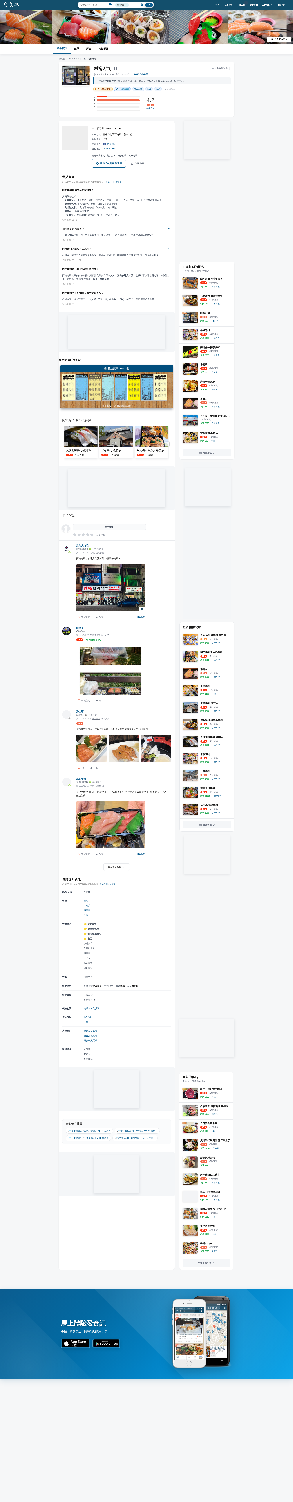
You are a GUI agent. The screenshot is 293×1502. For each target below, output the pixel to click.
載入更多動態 (114, 867)
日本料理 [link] (138, 89)
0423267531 (109, 148)
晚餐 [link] (158, 89)
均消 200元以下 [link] (91, 1008)
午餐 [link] (149, 89)
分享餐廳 (139, 163)
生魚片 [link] (87, 905)
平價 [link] (86, 1022)
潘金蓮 (80, 711)
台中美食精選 (104, 89)
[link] (216, 287)
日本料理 (82, 58)
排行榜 (281, 5)
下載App (241, 5)
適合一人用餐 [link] (90, 1040)
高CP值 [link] (87, 1017)
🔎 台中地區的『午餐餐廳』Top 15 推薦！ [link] (88, 1138)
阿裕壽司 (111, 144)
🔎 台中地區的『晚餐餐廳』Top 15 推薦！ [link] (135, 1138)
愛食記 (62, 58)
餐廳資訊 (62, 48)
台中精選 (71, 58)
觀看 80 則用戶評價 (111, 163)
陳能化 (80, 628)
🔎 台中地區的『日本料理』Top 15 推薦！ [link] (137, 1131)
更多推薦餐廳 (205, 824)
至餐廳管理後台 (124, 406)
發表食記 (228, 5)
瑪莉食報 (81, 779)
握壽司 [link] (87, 910)
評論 (88, 48)
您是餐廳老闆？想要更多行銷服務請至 (114, 155)
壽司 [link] (86, 900)
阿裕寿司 (102, 68)
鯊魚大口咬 (82, 545)
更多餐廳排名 (205, 452)
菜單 (76, 48)
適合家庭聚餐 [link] (90, 1030)
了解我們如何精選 (140, 74)
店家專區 (266, 5)
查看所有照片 (281, 39)
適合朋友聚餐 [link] (90, 1035)
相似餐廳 (103, 48)
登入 (217, 5)
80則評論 (150, 108)
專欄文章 (253, 5)
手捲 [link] (86, 915)
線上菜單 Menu (116, 368)
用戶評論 (68, 515)
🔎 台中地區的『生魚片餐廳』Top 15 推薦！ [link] (89, 1131)
